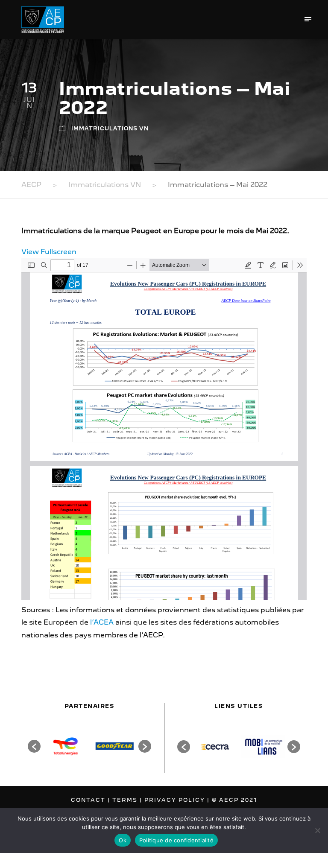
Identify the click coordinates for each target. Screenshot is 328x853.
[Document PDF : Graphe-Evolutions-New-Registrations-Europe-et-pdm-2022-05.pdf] (164, 429)
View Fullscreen (48, 252)
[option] (65, 746)
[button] (34, 746)
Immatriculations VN (110, 128)
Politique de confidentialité (176, 840)
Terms (126, 800)
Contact (89, 800)
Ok (122, 840)
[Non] (317, 830)
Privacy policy (175, 800)
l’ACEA (102, 622)
